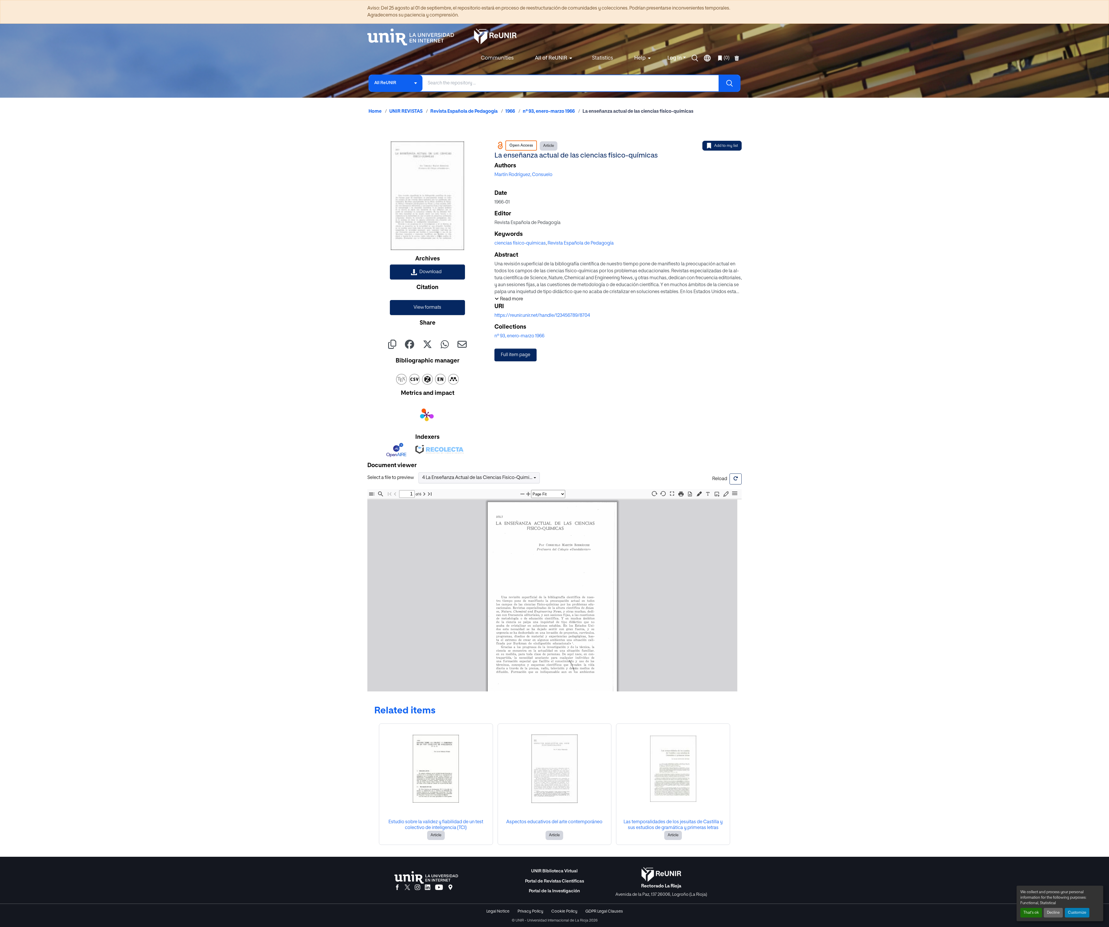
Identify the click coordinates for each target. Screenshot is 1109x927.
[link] (427, 272)
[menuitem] (553, 58)
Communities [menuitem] (497, 58)
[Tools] (734, 493)
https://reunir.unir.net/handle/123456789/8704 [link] (542, 315)
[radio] (700, 493)
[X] (407, 888)
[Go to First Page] (389, 494)
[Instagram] (417, 888)
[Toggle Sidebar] (371, 494)
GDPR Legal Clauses (604, 911)
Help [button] (640, 58)
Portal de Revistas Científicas (554, 881)
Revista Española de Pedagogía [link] (464, 111)
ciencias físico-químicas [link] (520, 243)
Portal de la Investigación (554, 891)
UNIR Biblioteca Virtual (554, 871)
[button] (694, 58)
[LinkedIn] (427, 888)
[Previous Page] (395, 494)
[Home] (413, 37)
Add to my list (726, 146)
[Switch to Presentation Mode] (672, 494)
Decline (1053, 913)
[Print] (681, 494)
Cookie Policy (564, 911)
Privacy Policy (530, 911)
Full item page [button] (515, 355)
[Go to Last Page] (429, 494)
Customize (1077, 913)
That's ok (1031, 913)
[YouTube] (439, 888)
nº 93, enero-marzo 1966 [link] (549, 111)
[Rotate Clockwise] (654, 493)
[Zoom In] (528, 494)
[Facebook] (397, 888)
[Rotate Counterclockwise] (663, 493)
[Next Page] (424, 494)
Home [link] (375, 111)
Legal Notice (497, 911)
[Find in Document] (380, 494)
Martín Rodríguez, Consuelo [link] (523, 175)
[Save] (689, 494)
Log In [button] (675, 58)
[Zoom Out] (522, 494)
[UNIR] (426, 877)
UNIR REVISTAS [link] (406, 111)
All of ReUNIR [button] (551, 58)
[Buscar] (729, 83)
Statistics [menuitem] (602, 58)
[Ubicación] (450, 888)
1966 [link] (510, 111)
